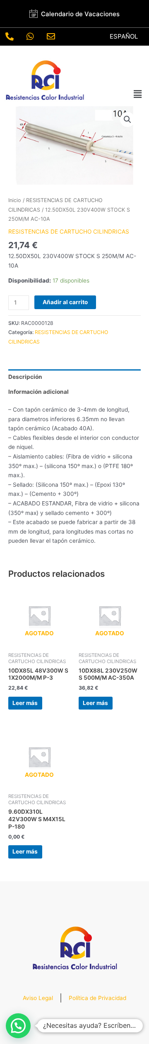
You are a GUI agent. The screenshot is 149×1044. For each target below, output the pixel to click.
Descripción (25, 376)
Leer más (25, 703)
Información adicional (38, 391)
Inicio (14, 200)
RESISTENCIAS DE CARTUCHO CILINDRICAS (68, 231)
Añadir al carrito (65, 302)
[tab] (74, 376)
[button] (138, 94)
